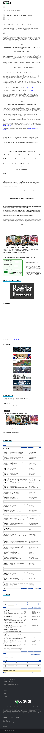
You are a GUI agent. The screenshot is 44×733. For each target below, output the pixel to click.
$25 (4, 262)
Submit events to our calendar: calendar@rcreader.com (13, 723)
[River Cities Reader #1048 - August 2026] (22, 321)
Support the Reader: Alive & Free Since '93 (11, 684)
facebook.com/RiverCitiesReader (8, 725)
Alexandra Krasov (7, 19)
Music (5, 691)
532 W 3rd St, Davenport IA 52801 (9, 719)
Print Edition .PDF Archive (8, 681)
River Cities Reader (17, 339)
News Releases (6, 697)
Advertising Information (8, 682)
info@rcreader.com (6, 721)
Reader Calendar (7, 685)
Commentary (6, 688)
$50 (6, 262)
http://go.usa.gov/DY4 (29, 87)
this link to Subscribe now (12, 432)
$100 (9, 262)
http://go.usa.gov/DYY (30, 90)
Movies (5, 693)
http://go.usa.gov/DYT (7, 125)
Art (4, 694)
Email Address (7, 406)
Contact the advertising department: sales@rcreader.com (13, 722)
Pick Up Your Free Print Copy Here (10, 679)
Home (4, 10)
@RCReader (5, 726)
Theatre (5, 690)
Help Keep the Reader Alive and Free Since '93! (19, 257)
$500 (9, 269)
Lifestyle (5, 696)
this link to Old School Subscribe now (15, 252)
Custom (13, 262)
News (5, 687)
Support (5, 271)
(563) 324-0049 (5, 720)
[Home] (7, 2)
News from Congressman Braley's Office (19, 15)
